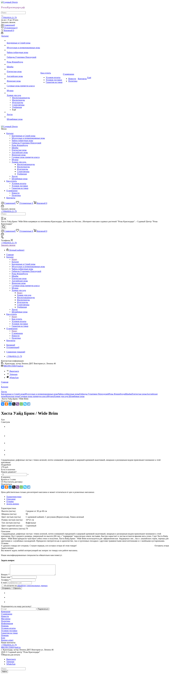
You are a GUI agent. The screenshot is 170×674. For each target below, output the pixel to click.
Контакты (10, 198)
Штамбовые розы (19, 179)
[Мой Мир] (10, 404)
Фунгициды (22, 169)
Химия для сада (19, 162)
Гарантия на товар (20, 188)
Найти (4, 672)
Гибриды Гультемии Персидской (26, 143)
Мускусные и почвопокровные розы (28, 138)
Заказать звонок (8, 245)
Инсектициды (23, 167)
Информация (7, 623)
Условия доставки (20, 186)
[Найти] (2, 217)
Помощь (5, 626)
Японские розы (19, 155)
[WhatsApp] (21, 404)
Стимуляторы (23, 171)
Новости (16, 193)
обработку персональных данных (32, 585)
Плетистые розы (19, 150)
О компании (12, 190)
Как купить (11, 181)
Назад (14, 259)
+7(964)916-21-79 (9, 17)
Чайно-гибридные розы (22, 140)
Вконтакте (14, 371)
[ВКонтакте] (2, 404)
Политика (16, 195)
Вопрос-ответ (7, 640)
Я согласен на (26, 585)
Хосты (15, 176)
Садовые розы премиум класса (26, 157)
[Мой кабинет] (2, 33)
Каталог (10, 133)
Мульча (15, 159)
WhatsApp (14, 377)
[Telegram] (28, 404)
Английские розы (20, 152)
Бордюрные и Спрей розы (23, 136)
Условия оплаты (19, 183)
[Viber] (17, 404)
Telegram (13, 374)
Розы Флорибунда (20, 145)
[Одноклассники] (6, 404)
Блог (3, 638)
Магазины (5, 619)
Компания (5, 611)
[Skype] (25, 404)
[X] (13, 404)
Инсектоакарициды (26, 164)
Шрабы (15, 148)
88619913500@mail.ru (13, 366)
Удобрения (22, 174)
